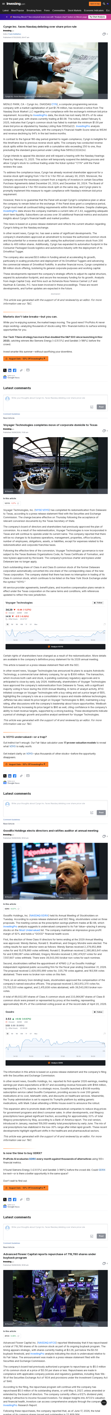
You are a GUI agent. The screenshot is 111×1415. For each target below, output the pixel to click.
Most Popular (17, 10)
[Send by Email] (28, 370)
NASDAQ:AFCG (47, 1342)
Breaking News (34, 10)
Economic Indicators (94, 10)
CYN (54, 104)
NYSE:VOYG (42, 510)
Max (35, 624)
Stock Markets (74, 10)
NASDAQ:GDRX (39, 915)
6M (21, 624)
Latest (6, 10)
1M (17, 624)
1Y (26, 624)
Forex (47, 10)
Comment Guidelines (11, 414)
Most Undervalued (29, 930)
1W (12, 624)
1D (7, 624)
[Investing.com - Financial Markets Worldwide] (16, 3)
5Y (31, 624)
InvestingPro (40, 115)
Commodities (58, 10)
